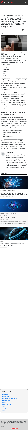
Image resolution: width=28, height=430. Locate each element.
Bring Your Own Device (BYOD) (9, 398)
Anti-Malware (5, 394)
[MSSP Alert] (7, 2)
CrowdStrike (6, 67)
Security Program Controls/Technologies (11, 17)
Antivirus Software (6, 396)
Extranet (4, 402)
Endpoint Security (6, 404)
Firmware (4, 406)
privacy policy (16, 424)
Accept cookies (14, 428)
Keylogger (4, 408)
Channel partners (19, 15)
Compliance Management (7, 190)
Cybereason (6, 69)
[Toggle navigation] (25, 2)
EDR (1, 241)
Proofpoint (5, 73)
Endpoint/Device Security (7, 15)
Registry (4, 410)
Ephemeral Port (6, 400)
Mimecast (5, 71)
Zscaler (5, 75)
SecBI (2, 53)
